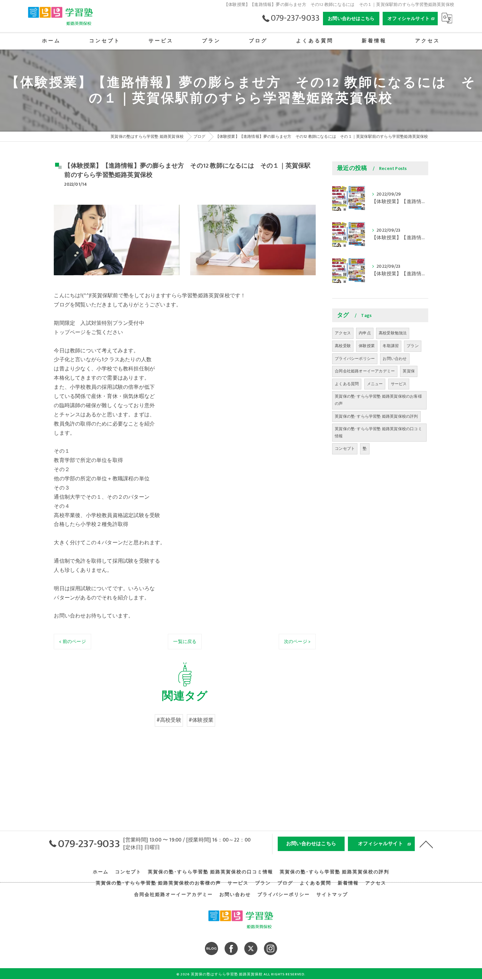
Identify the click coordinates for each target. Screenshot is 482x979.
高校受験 (343, 346)
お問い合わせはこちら (351, 18)
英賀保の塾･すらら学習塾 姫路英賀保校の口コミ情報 (378, 432)
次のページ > (297, 641)
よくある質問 (347, 384)
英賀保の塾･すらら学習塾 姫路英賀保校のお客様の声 (378, 400)
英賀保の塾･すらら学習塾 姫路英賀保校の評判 (376, 416)
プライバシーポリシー (355, 358)
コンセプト (345, 448)
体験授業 (367, 346)
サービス (399, 384)
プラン (413, 346)
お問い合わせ (395, 358)
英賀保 (409, 371)
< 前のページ (72, 641)
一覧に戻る (184, 641)
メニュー (375, 384)
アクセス (343, 333)
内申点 (365, 333)
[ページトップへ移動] (426, 843)
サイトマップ (332, 894)
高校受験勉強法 (393, 333)
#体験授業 (201, 720)
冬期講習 (391, 346)
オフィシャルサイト (409, 18)
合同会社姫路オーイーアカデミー (365, 371)
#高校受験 (168, 720)
